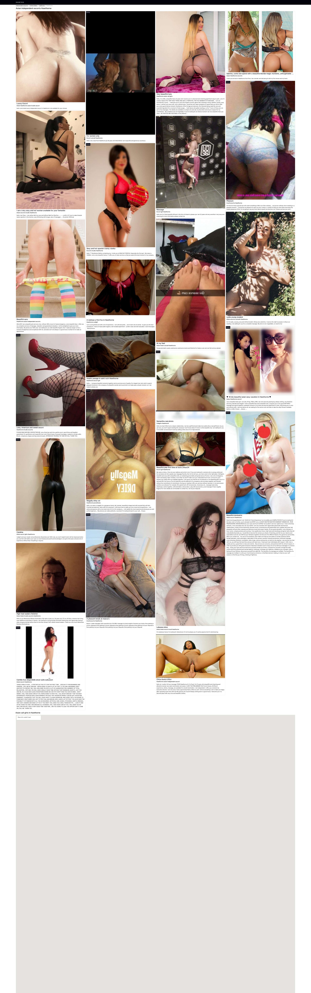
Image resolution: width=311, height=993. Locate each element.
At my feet (161, 343)
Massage (160, 210)
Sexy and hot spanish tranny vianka (101, 248)
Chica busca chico (164, 679)
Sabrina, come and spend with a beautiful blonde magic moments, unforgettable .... (260, 74)
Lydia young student (235, 317)
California (42, 5)
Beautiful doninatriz (234, 515)
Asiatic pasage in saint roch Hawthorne (102, 378)
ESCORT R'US (20, 2)
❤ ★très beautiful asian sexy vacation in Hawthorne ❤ (249, 397)
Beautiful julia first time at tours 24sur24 (173, 467)
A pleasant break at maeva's (98, 619)
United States (33, 5)
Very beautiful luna (164, 94)
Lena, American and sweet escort (30, 428)
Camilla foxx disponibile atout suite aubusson (35, 680)
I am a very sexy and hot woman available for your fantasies (41, 210)
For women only (93, 136)
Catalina (20, 532)
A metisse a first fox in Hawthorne (100, 320)
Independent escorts (22, 5)
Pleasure (230, 201)
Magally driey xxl (93, 501)
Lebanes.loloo (162, 627)
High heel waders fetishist (27, 614)
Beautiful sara (22, 319)
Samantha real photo (165, 421)
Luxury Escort (22, 103)
